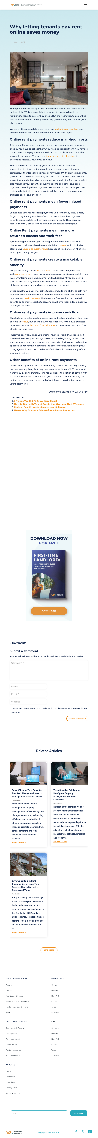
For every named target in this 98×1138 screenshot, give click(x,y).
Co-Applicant (11, 1033)
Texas (53, 1007)
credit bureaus (32, 298)
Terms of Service (13, 1093)
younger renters (23, 274)
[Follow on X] (83, 1131)
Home (8, 1071)
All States (55, 1012)
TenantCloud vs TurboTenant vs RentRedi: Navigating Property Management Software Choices (27, 793)
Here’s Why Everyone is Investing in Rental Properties (44, 410)
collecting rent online (66, 129)
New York (55, 996)
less (39, 270)
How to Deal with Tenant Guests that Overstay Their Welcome (49, 404)
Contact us (10, 1077)
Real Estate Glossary (14, 996)
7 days (24, 321)
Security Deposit (13, 1055)
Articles (9, 985)
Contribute (10, 1082)
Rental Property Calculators (17, 1001)
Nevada (54, 990)
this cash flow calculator (42, 325)
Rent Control (11, 1044)
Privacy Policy (12, 1088)
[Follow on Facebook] (76, 1131)
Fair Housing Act (13, 1039)
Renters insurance (13, 1050)
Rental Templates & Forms (17, 1007)
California (55, 985)
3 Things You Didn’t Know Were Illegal (35, 401)
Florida (54, 1001)
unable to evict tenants (35, 249)
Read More (49, 950)
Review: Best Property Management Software (39, 407)
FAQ (8, 1012)
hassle (62, 245)
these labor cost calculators (60, 156)
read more (19, 842)
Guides (9, 990)
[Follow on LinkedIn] (90, 1131)
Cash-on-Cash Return (15, 1028)
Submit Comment (77, 718)
